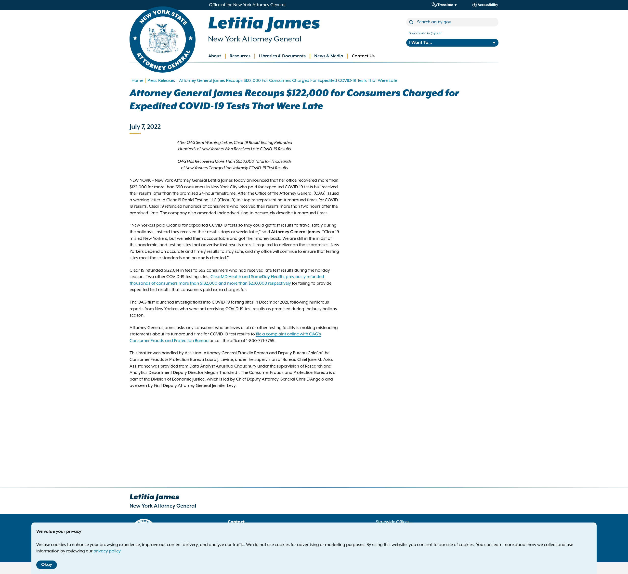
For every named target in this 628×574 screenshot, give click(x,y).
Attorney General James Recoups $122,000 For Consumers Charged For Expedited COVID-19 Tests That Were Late (288, 80)
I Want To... (420, 42)
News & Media (328, 56)
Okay (46, 564)
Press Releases (161, 80)
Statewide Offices (392, 522)
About (214, 56)
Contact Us (363, 56)
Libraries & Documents (282, 56)
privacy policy (106, 551)
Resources (240, 56)
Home (137, 80)
